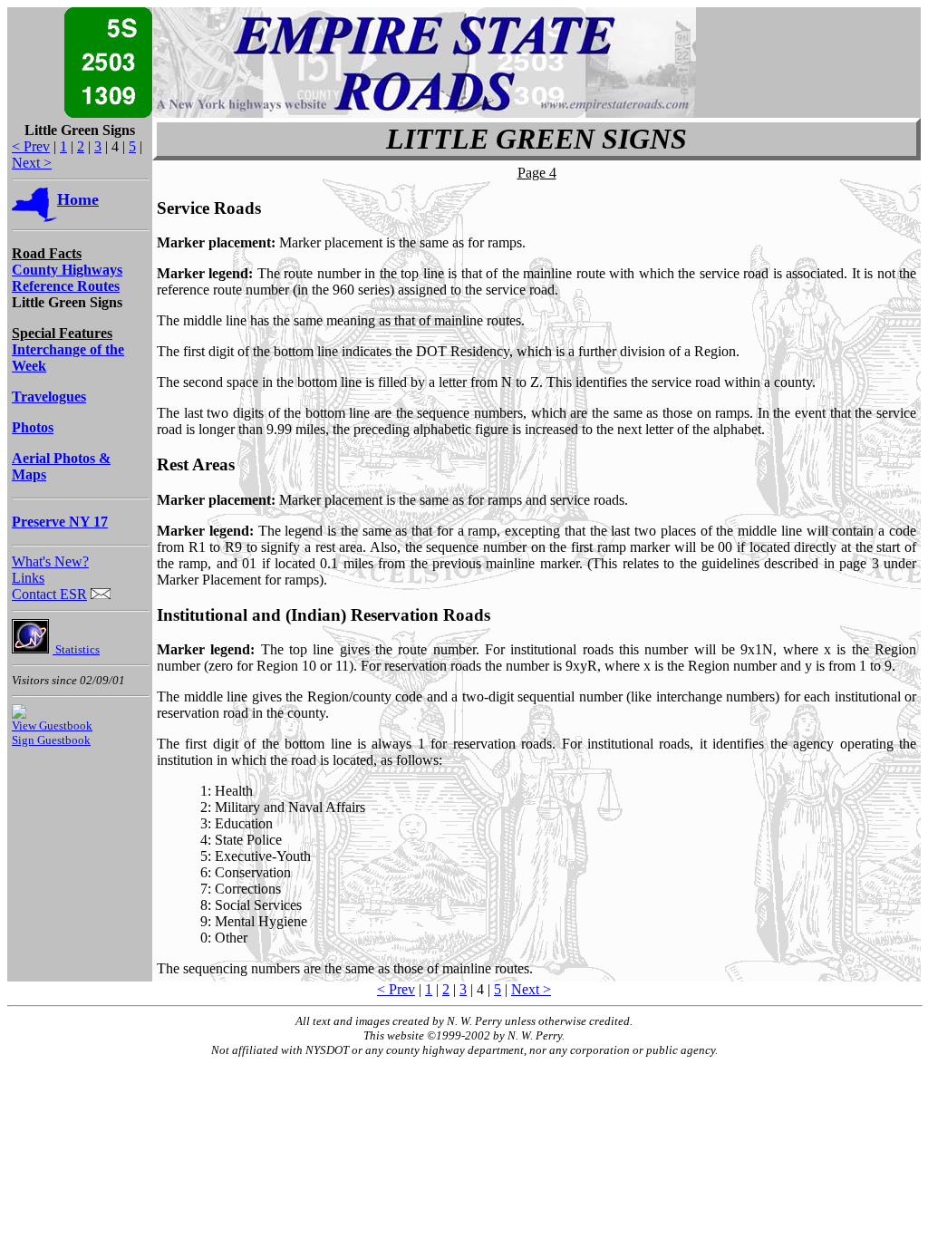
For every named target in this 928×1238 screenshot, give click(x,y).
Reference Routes (66, 286)
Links (28, 577)
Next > (32, 162)
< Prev (31, 146)
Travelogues (49, 396)
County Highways (67, 269)
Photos (32, 427)
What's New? (50, 561)
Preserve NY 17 (60, 521)
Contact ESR (49, 594)
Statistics (76, 649)
